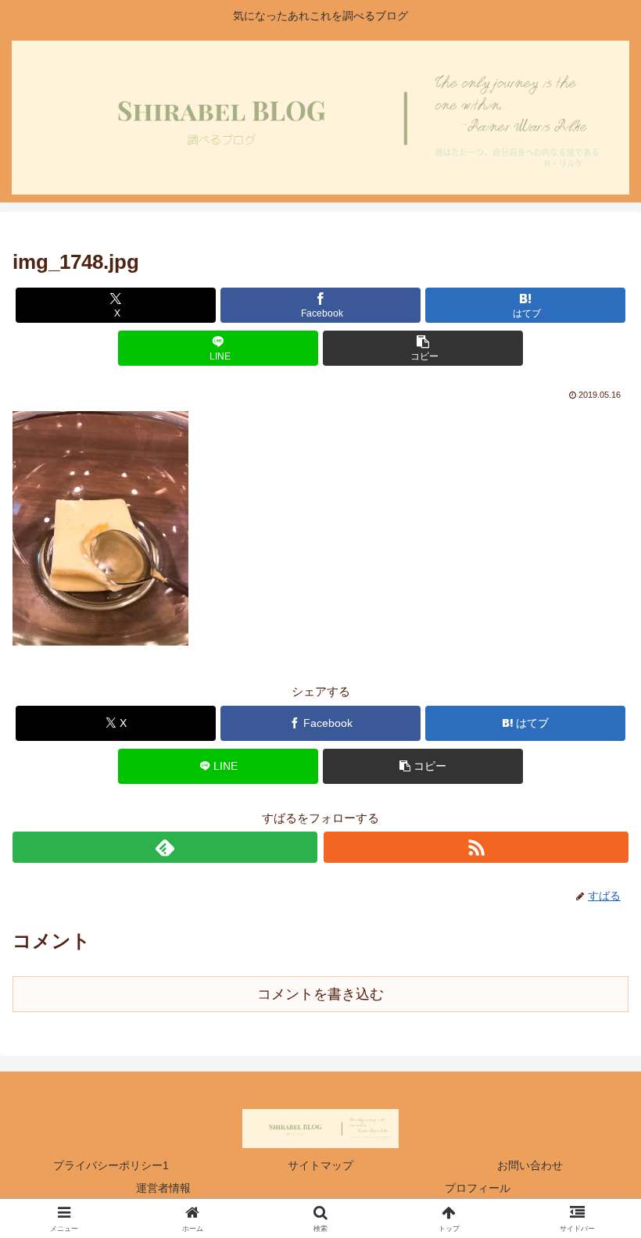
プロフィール (477, 1188)
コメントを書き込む (320, 994)
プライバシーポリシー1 (111, 1165)
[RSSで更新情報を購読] (476, 847)
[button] (423, 348)
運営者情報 (163, 1188)
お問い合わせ (530, 1165)
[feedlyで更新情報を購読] (165, 847)
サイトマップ (320, 1165)
